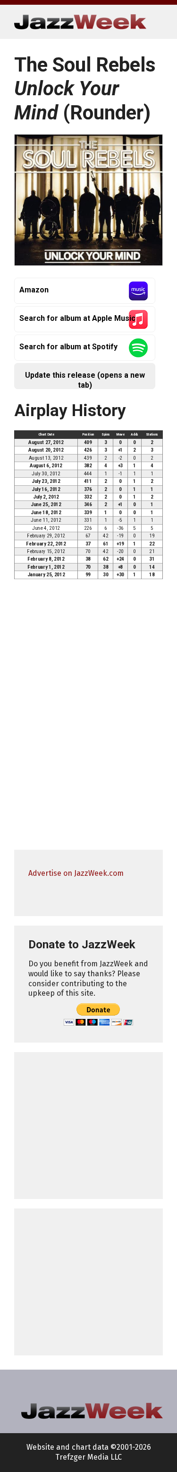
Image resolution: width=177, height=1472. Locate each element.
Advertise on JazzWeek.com (76, 873)
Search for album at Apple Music (77, 318)
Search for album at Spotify (68, 346)
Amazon (34, 289)
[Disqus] (88, 718)
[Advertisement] (88, 1125)
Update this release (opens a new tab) (85, 380)
